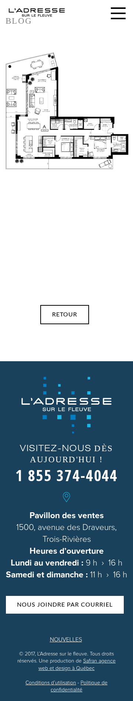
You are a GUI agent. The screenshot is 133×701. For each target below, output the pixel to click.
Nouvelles (66, 640)
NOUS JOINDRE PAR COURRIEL (65, 605)
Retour (64, 315)
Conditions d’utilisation (50, 682)
